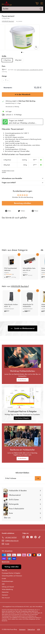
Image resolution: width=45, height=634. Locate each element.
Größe (4, 56)
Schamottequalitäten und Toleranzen (12, 576)
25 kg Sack (18, 60)
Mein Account (6, 598)
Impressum (5, 595)
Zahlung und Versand (8, 587)
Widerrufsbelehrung (7, 589)
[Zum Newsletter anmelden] (38, 478)
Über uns (4, 570)
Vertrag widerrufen (11, 567)
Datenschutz (5, 592)
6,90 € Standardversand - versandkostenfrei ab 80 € (30, 70)
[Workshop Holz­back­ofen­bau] (22, 357)
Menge (4, 76)
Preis (3, 66)
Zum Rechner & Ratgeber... (22, 418)
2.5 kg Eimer (7, 60)
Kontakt (4, 579)
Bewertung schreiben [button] (22, 203)
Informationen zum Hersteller (12, 178)
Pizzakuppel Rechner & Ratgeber (11, 573)
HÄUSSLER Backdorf (8, 21)
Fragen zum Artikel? (9, 182)
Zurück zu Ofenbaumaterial (24, 328)
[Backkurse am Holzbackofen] (22, 436)
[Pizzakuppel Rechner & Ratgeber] (22, 398)
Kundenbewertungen (7, 581)
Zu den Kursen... (22, 380)
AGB (3, 584)
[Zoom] (36, 47)
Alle (42, 250)
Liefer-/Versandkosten (37, 606)
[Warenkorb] (37, 3)
